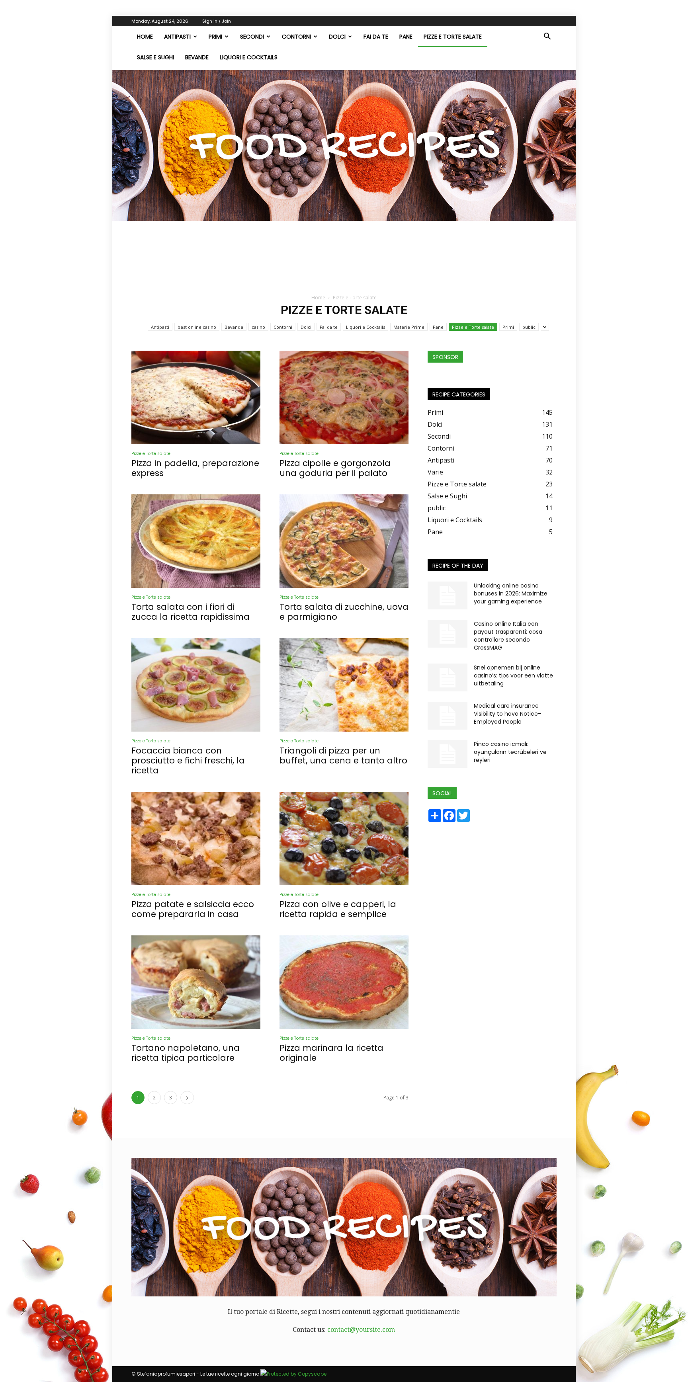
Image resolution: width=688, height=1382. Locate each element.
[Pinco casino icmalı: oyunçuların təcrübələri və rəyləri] (447, 754)
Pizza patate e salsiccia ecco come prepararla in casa (192, 909)
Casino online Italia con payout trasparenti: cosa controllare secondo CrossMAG (508, 636)
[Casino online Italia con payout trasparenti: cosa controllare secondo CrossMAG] (447, 634)
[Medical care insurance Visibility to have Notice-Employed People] (447, 716)
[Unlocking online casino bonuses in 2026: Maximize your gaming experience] (447, 595)
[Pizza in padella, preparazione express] (195, 397)
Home (318, 297)
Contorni (296, 37)
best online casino (197, 327)
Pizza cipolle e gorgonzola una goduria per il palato (335, 468)
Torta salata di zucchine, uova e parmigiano (344, 612)
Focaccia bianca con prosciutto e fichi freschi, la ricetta (188, 760)
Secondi (252, 37)
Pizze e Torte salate (453, 37)
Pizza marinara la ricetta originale (331, 1053)
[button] (547, 37)
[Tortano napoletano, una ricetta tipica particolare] (195, 982)
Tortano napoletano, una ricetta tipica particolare (185, 1053)
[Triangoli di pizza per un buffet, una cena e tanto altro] (344, 685)
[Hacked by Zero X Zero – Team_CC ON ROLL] (344, 145)
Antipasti (177, 37)
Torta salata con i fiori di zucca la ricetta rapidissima (190, 612)
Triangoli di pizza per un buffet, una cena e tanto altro (343, 755)
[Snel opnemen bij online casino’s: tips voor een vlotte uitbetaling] (447, 677)
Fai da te (376, 37)
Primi (215, 37)
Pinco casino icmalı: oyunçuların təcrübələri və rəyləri (510, 752)
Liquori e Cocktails (249, 57)
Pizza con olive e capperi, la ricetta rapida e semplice (338, 909)
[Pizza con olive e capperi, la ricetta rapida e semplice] (344, 838)
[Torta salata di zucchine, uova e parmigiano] (344, 541)
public (529, 327)
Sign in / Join (216, 21)
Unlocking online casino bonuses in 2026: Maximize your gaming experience (510, 593)
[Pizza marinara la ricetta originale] (344, 982)
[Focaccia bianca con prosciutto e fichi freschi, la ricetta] (195, 685)
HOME (145, 37)
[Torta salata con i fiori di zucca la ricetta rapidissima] (195, 541)
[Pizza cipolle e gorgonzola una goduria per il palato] (344, 397)
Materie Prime (408, 327)
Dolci (337, 37)
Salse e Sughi (155, 57)
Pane (405, 37)
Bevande (197, 57)
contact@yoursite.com (361, 1329)
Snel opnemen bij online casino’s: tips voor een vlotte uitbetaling (513, 675)
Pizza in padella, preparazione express (195, 468)
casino (258, 327)
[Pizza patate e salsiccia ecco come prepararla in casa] (195, 838)
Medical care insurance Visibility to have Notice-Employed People (507, 714)
